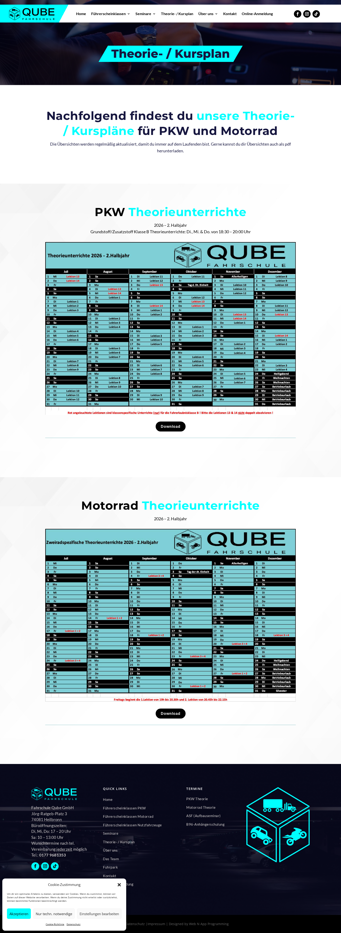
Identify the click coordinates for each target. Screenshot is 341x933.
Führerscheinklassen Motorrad (128, 816)
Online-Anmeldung (257, 13)
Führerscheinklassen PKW (124, 808)
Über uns (205, 13)
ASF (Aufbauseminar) (203, 816)
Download (170, 426)
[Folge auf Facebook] (297, 14)
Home (81, 13)
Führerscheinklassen (108, 13)
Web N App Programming (209, 924)
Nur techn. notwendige (54, 913)
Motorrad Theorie (201, 807)
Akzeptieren (19, 913)
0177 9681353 (52, 855)
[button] (119, 884)
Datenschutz (73, 924)
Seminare (143, 13)
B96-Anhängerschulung (205, 824)
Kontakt (230, 13)
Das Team (111, 859)
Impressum (156, 924)
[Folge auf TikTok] (316, 14)
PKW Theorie (197, 799)
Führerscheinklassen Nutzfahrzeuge (132, 825)
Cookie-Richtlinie (55, 924)
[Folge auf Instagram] (307, 14)
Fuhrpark (110, 867)
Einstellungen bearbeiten (99, 913)
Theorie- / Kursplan (177, 13)
